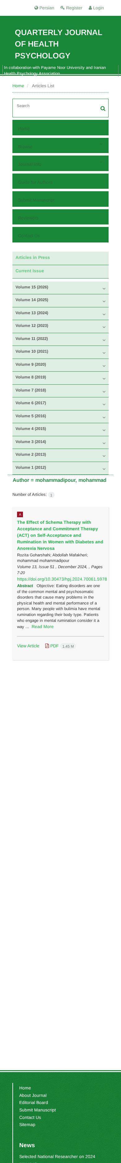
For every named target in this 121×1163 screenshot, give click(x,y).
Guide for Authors (35, 182)
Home (18, 85)
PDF (61, 645)
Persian (46, 7)
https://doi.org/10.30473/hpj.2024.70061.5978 (62, 579)
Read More (43, 626)
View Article (28, 645)
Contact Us (29, 235)
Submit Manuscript (36, 199)
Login (98, 7)
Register (74, 7)
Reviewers (28, 217)
